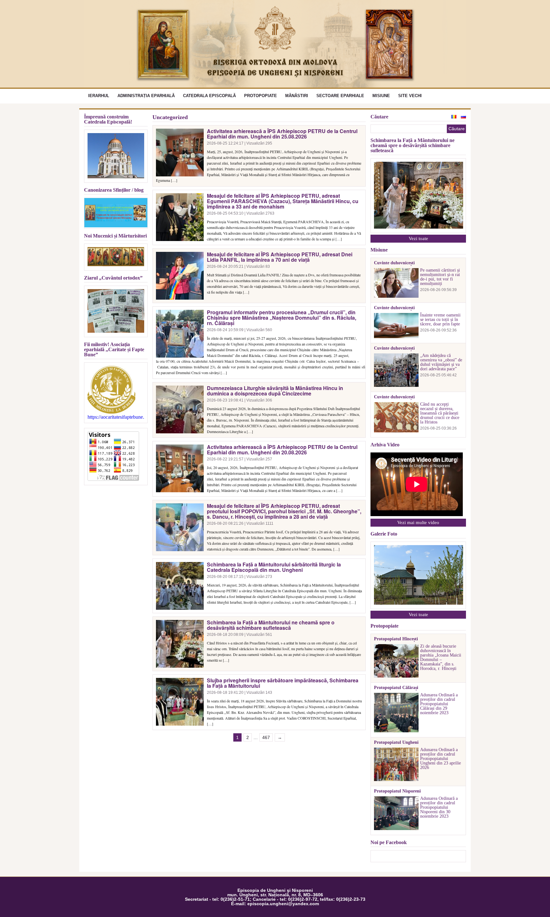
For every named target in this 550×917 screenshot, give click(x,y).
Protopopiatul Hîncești (396, 639)
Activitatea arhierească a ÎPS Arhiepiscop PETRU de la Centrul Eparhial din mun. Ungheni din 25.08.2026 (282, 133)
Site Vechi (410, 95)
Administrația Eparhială (146, 95)
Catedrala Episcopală (209, 95)
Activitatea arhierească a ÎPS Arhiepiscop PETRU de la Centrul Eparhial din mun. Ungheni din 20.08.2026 (282, 449)
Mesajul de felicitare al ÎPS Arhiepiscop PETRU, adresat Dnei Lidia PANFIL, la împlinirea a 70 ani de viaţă (279, 257)
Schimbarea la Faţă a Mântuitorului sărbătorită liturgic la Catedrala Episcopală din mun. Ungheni (274, 567)
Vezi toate (418, 238)
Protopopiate (260, 95)
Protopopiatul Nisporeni (397, 791)
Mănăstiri (296, 95)
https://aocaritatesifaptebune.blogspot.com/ (116, 417)
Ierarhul (98, 95)
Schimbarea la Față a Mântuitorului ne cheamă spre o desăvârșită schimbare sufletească (271, 625)
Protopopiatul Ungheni (396, 742)
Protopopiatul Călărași (396, 688)
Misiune (381, 95)
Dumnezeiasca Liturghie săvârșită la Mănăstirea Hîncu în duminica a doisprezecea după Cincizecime (275, 390)
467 (266, 737)
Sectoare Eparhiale (340, 95)
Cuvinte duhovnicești (394, 263)
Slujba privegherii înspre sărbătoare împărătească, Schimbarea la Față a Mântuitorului (282, 683)
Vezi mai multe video (418, 522)
